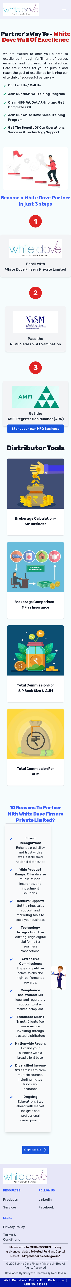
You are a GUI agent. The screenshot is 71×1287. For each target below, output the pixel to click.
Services (10, 1207)
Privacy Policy (14, 1227)
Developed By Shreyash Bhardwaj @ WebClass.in (35, 1273)
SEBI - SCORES (40, 1247)
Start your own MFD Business (35, 429)
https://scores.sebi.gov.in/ (41, 1256)
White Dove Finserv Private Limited (39, 1263)
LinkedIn (45, 1199)
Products (10, 1199)
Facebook (46, 1207)
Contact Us (35, 1150)
